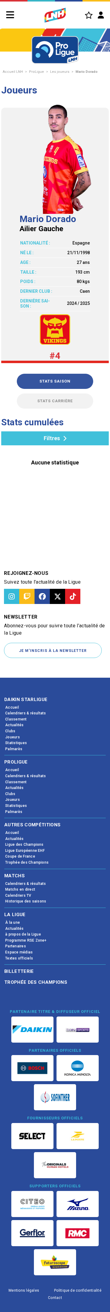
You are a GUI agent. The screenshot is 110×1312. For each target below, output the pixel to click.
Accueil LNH (13, 72)
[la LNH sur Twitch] (27, 596)
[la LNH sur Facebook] (42, 596)
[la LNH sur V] (57, 596)
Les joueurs (59, 72)
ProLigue (36, 72)
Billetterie (19, 971)
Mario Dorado (86, 72)
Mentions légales (24, 1290)
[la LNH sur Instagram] (11, 596)
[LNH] (55, 15)
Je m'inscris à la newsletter (53, 651)
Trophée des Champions (35, 982)
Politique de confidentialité (77, 1290)
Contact (55, 1298)
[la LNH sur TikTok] (72, 596)
